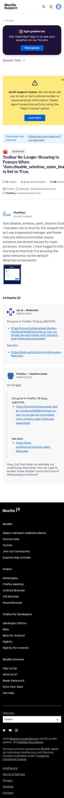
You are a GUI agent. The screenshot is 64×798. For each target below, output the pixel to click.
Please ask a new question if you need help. (44, 138)
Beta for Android (14, 635)
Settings (24, 189)
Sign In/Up (10, 668)
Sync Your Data (13, 686)
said (18, 385)
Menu (51, 6)
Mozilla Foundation (31, 742)
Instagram (16, 730)
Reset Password (13, 680)
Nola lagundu (32, 47)
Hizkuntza (8, 713)
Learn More (35, 117)
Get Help (8, 693)
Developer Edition (15, 623)
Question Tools (12, 60)
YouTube (10, 730)
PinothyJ (20, 212)
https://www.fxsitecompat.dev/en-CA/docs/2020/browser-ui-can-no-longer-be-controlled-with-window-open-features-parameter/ (35, 333)
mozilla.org (10, 768)
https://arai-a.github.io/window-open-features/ (33, 447)
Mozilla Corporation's (24, 738)
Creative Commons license (26, 757)
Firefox (10, 20)
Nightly (7, 641)
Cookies (8, 786)
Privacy (8, 780)
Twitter (7, 545)
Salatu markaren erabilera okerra (24, 533)
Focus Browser (12, 602)
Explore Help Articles (17, 557)
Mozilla (11, 510)
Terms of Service (14, 774)
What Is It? (10, 674)
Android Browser (14, 590)
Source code (11, 539)
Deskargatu (10, 578)
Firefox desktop (13, 584)
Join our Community (16, 551)
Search (44, 6)
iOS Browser (11, 596)
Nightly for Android (16, 647)
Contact (8, 792)
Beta (6, 629)
